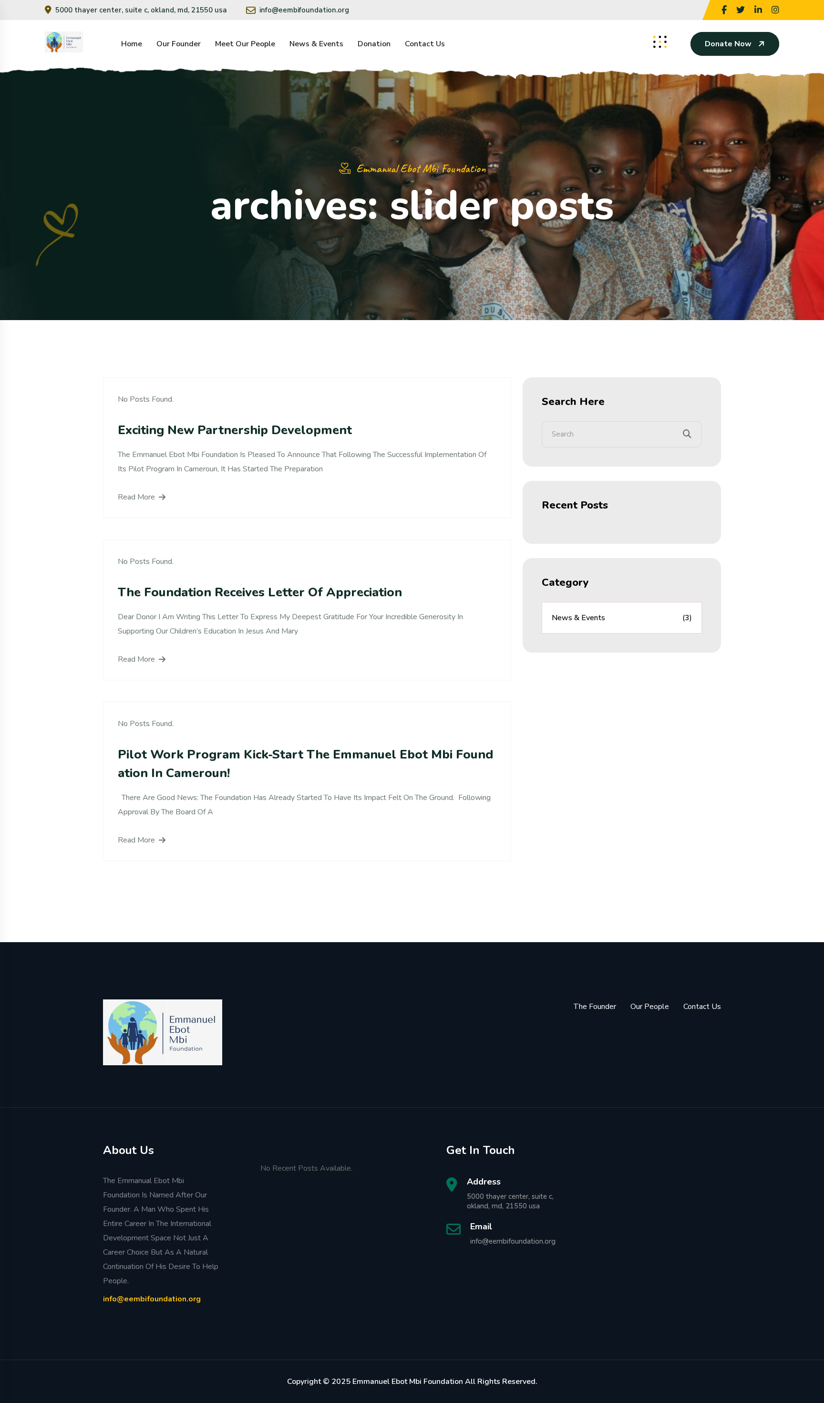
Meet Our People (245, 44)
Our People (649, 1006)
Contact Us (425, 44)
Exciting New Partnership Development (235, 430)
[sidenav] (660, 42)
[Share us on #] (724, 10)
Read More (136, 497)
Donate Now (728, 44)
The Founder (594, 1006)
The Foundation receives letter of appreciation (260, 592)
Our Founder (178, 44)
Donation (374, 44)
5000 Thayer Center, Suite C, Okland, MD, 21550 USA (141, 10)
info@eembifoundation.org (304, 10)
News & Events (316, 44)
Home (131, 44)
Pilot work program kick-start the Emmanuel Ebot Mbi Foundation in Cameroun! (305, 763)
